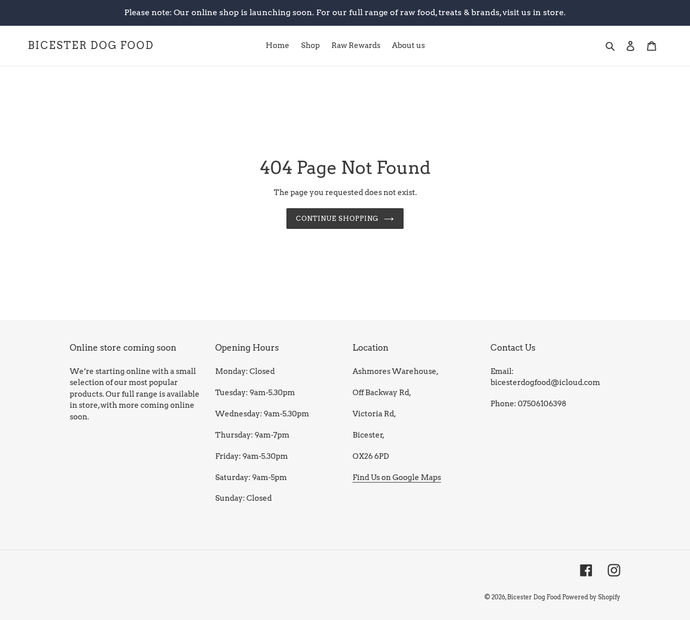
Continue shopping (337, 218)
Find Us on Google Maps (397, 477)
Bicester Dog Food (91, 45)
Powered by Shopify (591, 597)
